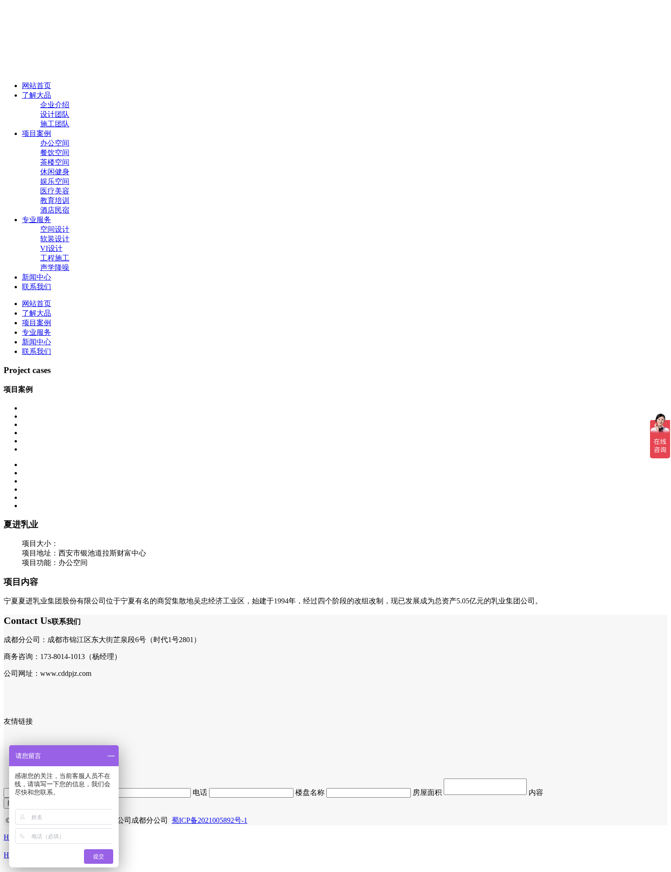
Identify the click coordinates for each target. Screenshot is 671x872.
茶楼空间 (54, 162)
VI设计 (51, 248)
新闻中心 (36, 277)
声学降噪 (54, 267)
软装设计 (54, 239)
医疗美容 (54, 191)
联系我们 (36, 287)
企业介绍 (54, 105)
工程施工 (54, 258)
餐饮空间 (54, 152)
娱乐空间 (54, 181)
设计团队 (54, 114)
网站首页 (36, 85)
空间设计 (54, 229)
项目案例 (36, 133)
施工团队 (54, 124)
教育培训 (54, 200)
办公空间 (54, 143)
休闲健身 (54, 172)
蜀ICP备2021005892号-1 (209, 820)
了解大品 (36, 95)
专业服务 (36, 219)
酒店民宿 (54, 210)
